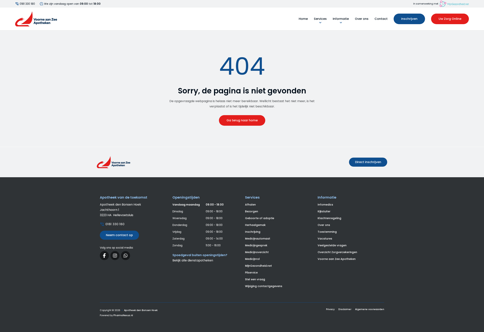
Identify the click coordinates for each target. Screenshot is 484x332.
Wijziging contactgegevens (263, 286)
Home (303, 19)
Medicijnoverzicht (257, 252)
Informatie (341, 18)
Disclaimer (344, 309)
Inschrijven (409, 19)
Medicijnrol (252, 259)
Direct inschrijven (368, 162)
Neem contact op (119, 235)
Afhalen (250, 204)
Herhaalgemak (255, 225)
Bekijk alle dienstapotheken (192, 260)
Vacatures (325, 238)
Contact (381, 19)
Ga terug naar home (242, 120)
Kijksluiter (324, 211)
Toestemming (327, 232)
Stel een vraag (255, 279)
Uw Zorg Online (450, 19)
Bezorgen (251, 211)
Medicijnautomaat (257, 238)
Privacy (330, 309)
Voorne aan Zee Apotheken (337, 259)
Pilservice (251, 272)
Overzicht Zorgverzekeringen (337, 252)
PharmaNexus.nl (123, 315)
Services (320, 18)
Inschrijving (252, 232)
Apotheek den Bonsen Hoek (140, 310)
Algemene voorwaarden (369, 309)
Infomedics (325, 204)
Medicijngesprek (256, 245)
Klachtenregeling (329, 218)
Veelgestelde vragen (332, 245)
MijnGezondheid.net (258, 266)
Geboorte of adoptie (259, 218)
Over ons (361, 19)
